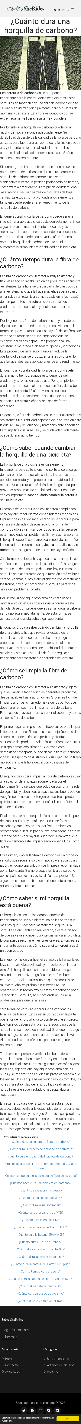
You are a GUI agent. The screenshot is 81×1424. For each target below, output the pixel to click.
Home (9, 1359)
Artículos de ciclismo (60, 1365)
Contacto (11, 1365)
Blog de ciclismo (57, 1359)
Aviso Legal (13, 1371)
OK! (68, 1418)
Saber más (9, 1337)
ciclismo (52, 1371)
